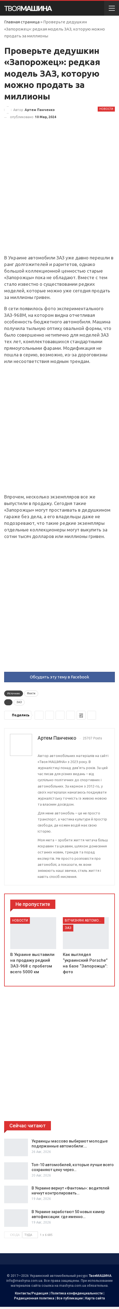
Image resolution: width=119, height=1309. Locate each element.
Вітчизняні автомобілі (84, 920)
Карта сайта (95, 1298)
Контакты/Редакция (31, 1293)
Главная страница (22, 22)
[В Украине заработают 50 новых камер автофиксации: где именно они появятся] (16, 1218)
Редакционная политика (34, 1298)
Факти (31, 693)
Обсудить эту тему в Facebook (59, 677)
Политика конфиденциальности (77, 1293)
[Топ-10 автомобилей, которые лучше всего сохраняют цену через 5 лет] (16, 1171)
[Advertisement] (59, 193)
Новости (106, 108)
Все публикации (70, 1298)
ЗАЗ (19, 702)
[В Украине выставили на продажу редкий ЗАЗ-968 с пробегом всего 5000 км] (33, 933)
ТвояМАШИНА (100, 1276)
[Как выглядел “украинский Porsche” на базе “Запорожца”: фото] (86, 933)
